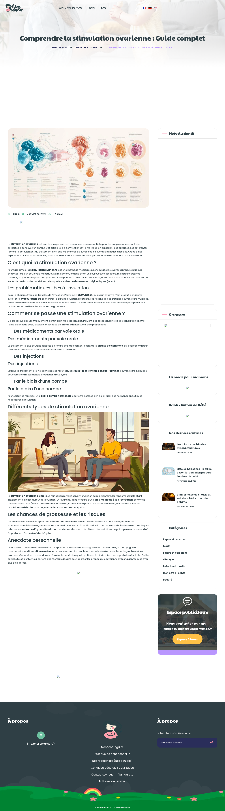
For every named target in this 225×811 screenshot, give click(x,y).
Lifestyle (168, 559)
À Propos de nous (70, 7)
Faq (103, 7)
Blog (91, 7)
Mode (166, 546)
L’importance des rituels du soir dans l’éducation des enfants (194, 498)
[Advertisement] (112, 90)
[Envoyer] (211, 743)
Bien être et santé (87, 47)
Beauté (167, 579)
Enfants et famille (174, 566)
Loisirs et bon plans (175, 553)
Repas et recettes (174, 539)
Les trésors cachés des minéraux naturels (191, 446)
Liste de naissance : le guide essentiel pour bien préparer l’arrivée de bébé (195, 472)
